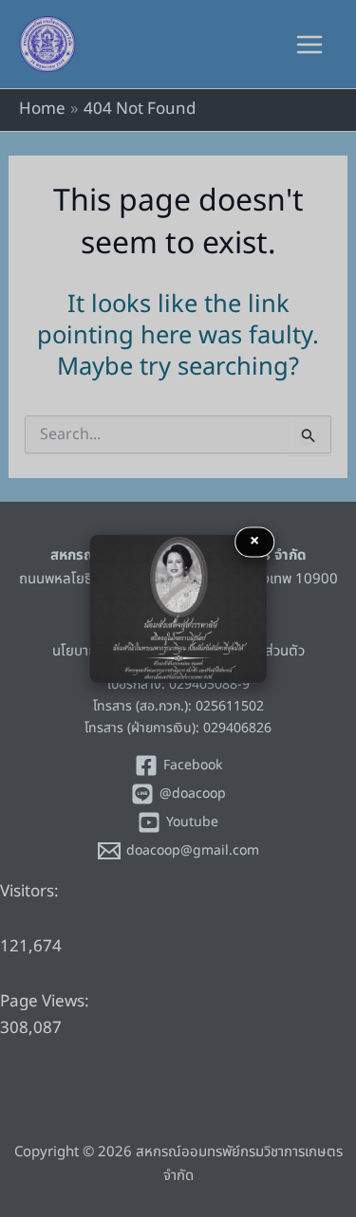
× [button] (254, 541)
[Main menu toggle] (310, 44)
